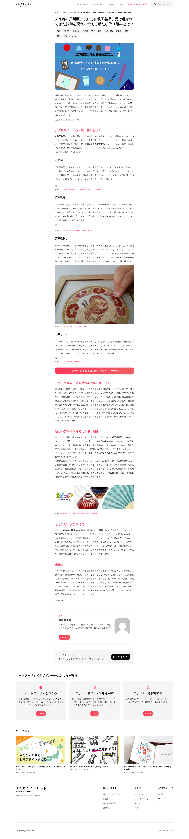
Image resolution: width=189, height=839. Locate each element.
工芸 (58, 36)
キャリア (112, 4)
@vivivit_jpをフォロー (121, 657)
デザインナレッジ (98, 4)
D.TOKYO (161, 799)
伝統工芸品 (109, 31)
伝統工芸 (76, 31)
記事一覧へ (64, 637)
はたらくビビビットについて (114, 794)
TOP (56, 12)
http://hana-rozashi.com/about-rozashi (73, 326)
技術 (58, 31)
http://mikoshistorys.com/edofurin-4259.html (76, 230)
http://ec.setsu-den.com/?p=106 (70, 361)
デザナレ (161, 803)
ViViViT (160, 794)
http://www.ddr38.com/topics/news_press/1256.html (78, 514)
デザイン (66, 31)
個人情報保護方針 (110, 803)
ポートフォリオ (81, 4)
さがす (94, 713)
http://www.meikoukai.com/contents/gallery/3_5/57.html (80, 189)
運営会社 (106, 808)
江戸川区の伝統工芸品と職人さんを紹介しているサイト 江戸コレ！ (94, 371)
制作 (92, 31)
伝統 (99, 31)
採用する (148, 713)
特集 (121, 4)
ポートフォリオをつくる (136, 4)
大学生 (118, 31)
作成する (41, 713)
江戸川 (85, 31)
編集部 (105, 799)
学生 (126, 31)
